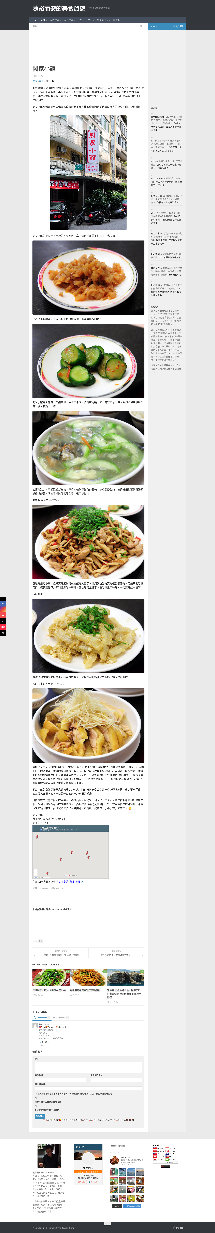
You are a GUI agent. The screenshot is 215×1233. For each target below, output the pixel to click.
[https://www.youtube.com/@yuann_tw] (3, 615)
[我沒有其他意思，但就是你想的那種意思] (113, 1172)
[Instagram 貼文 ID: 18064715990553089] (140, 1198)
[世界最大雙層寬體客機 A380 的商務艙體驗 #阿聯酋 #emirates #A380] (131, 1181)
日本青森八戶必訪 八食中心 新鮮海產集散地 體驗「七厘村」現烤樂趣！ (166, 120)
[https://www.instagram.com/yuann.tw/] (3, 609)
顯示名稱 (39, 1075)
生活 (90, 20)
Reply (41, 1045)
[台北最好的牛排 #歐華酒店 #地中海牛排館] (131, 1189)
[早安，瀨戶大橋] (140, 1172)
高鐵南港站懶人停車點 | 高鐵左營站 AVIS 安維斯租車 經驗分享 (166, 271)
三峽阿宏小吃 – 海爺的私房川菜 (49, 990)
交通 (80, 20)
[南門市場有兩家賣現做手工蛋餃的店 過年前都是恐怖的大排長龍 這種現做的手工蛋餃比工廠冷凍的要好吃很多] (140, 1189)
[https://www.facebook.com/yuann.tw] (3, 603)
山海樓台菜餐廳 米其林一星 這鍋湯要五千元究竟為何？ (166, 199)
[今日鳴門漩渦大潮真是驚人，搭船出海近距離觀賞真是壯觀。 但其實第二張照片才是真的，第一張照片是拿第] (122, 1172)
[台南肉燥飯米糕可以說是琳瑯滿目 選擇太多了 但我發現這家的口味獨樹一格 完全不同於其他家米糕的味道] (122, 1198)
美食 (43, 20)
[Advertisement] (88, 48)
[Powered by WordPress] (43, 1228)
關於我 (116, 20)
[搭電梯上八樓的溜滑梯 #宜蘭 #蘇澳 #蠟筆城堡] (113, 1189)
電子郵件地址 (97, 1075)
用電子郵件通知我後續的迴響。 (49, 1102)
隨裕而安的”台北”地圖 (68, 881)
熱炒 (40, 941)
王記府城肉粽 (173, 178)
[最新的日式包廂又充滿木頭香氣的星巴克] (122, 1181)
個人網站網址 (41, 1084)
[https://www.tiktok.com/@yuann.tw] (3, 621)
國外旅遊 (68, 20)
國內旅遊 (54, 20)
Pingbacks (62, 1017)
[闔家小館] (88, 172)
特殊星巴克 (102, 20)
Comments (43, 1017)
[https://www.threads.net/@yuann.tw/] (3, 633)
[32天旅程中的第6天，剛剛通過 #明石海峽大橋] (131, 1172)
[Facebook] (174, 26)
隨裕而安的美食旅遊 (58, 8)
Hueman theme (67, 1228)
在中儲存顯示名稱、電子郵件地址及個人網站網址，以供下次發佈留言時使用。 (75, 1094)
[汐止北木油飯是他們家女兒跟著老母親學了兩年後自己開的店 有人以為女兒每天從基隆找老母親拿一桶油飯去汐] (131, 1198)
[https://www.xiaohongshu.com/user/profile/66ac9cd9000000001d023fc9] (3, 627)
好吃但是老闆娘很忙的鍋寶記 (85, 990)
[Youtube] (181, 26)
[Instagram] (177, 26)
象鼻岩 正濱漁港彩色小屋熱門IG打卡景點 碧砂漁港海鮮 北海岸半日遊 (124, 994)
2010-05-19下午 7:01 (51, 1024)
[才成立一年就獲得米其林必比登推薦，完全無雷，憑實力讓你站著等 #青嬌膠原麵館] (113, 1181)
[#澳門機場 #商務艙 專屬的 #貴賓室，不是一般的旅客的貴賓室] (122, 1189)
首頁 (34, 81)
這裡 (58, 1201)
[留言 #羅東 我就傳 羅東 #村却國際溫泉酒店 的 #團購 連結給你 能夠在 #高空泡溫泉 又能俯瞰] (113, 1198)
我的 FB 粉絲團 (46, 1208)
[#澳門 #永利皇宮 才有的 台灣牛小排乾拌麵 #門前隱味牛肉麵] (140, 1181)
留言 (37, 1059)
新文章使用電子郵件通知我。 (48, 1110)
